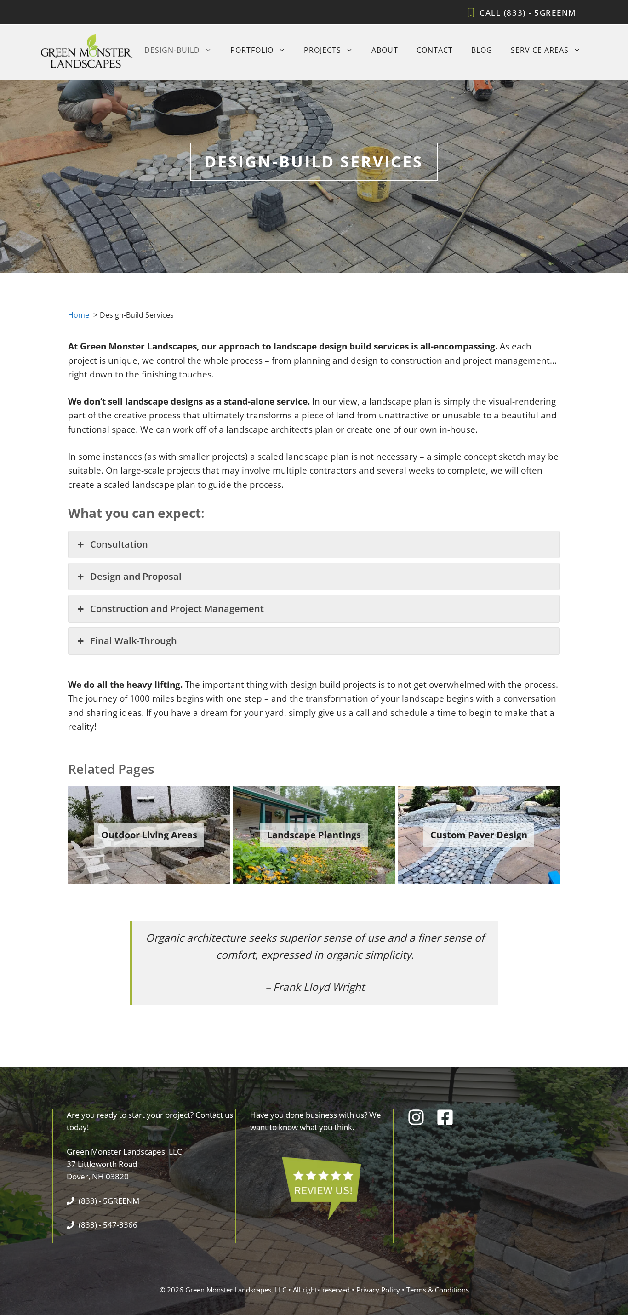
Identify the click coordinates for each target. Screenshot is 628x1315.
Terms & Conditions (437, 1289)
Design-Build (172, 50)
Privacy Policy (378, 1289)
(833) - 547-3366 (108, 1224)
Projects (322, 50)
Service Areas (540, 50)
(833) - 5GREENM (540, 12)
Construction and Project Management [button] (177, 608)
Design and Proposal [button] (136, 576)
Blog (481, 50)
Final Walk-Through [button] (133, 641)
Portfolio (252, 50)
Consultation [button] (119, 544)
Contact (435, 50)
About (384, 50)
